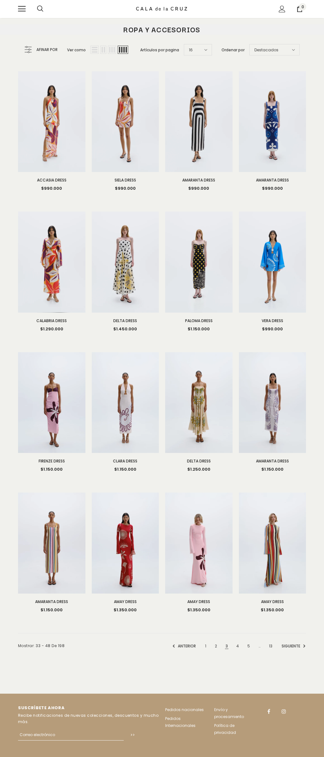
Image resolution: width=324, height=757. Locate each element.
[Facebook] (269, 711)
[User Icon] (282, 9)
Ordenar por (233, 50)
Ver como (76, 50)
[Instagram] (284, 711)
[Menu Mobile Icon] (22, 9)
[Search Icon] (40, 9)
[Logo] (162, 8)
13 (270, 646)
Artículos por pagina (159, 50)
